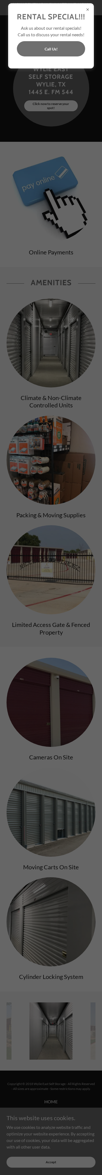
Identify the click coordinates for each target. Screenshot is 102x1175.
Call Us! (51, 49)
